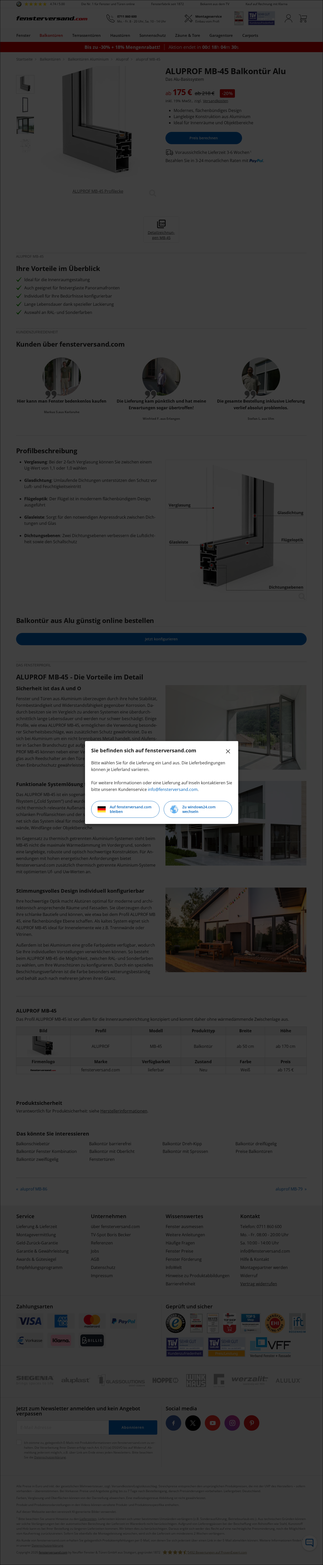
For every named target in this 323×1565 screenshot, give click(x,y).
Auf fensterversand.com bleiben (130, 809)
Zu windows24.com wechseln (199, 809)
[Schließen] (228, 751)
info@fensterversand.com (173, 789)
